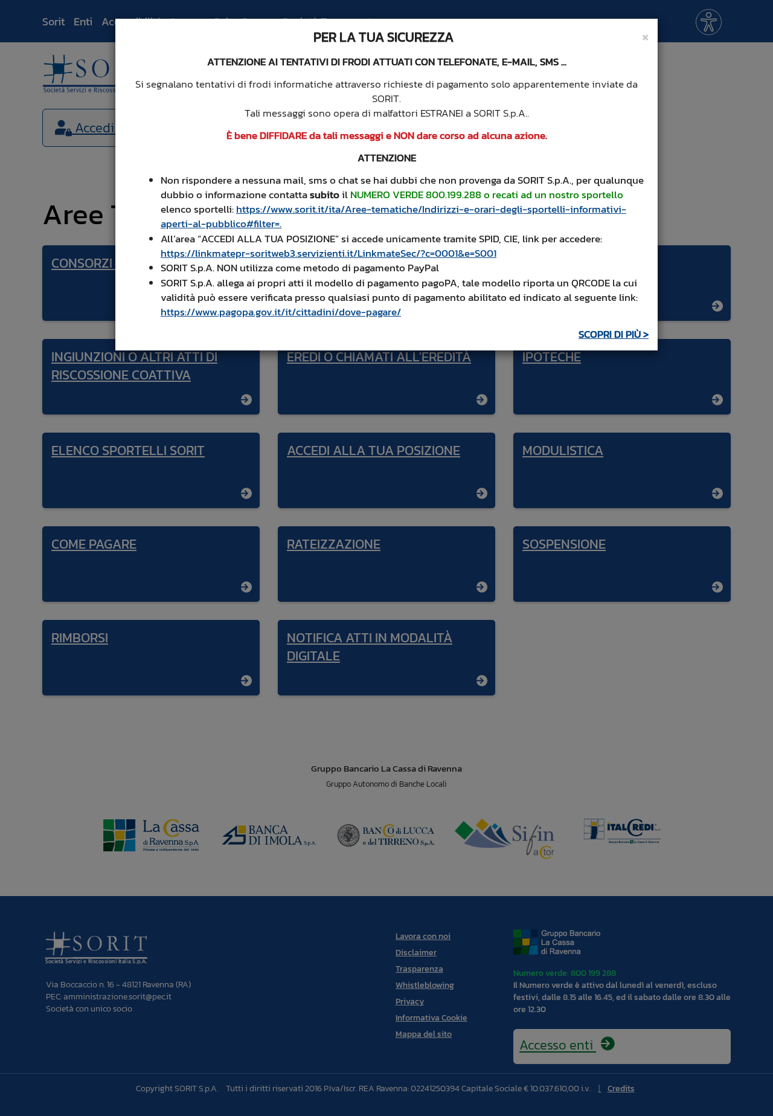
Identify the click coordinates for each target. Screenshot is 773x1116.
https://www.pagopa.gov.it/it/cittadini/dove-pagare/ (281, 312)
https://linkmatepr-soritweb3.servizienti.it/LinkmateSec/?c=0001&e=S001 (328, 253)
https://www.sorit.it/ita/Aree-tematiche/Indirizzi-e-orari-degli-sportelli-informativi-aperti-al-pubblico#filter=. (393, 216)
